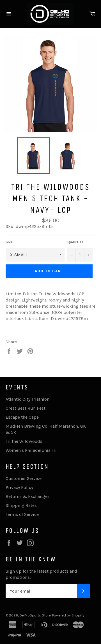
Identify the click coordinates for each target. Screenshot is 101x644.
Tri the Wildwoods (24, 441)
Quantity (75, 242)
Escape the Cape (22, 417)
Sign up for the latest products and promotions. (41, 574)
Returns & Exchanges (28, 496)
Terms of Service (22, 514)
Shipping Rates (21, 505)
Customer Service (24, 478)
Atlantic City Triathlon (27, 399)
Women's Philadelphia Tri (31, 450)
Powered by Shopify (68, 615)
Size (9, 242)
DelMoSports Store (35, 615)
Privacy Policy (19, 487)
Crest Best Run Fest (25, 408)
